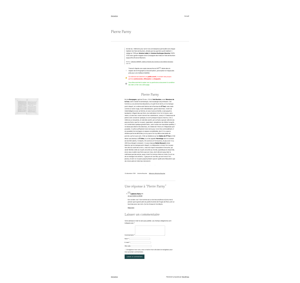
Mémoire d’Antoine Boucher (157, 173)
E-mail (127, 242)
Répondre (131, 208)
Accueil (186, 16)
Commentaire (130, 235)
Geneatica (114, 16)
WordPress (185, 277)
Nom (127, 238)
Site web (127, 246)
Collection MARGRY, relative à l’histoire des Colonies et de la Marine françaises (152, 61)
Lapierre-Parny (136, 193)
